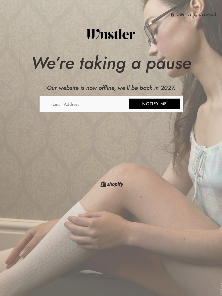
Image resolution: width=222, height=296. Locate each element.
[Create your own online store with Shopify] (111, 185)
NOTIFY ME (154, 104)
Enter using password (195, 14)
